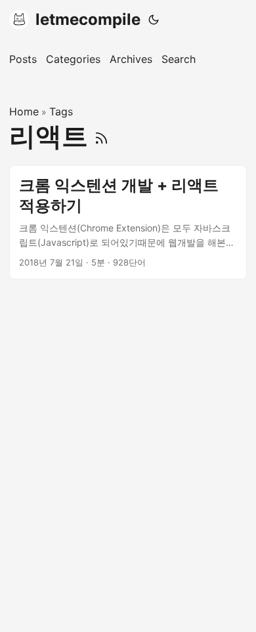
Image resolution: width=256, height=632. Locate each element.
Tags (61, 111)
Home (24, 111)
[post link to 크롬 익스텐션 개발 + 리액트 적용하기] (128, 222)
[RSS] (101, 136)
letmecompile (87, 19)
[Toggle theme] (153, 19)
